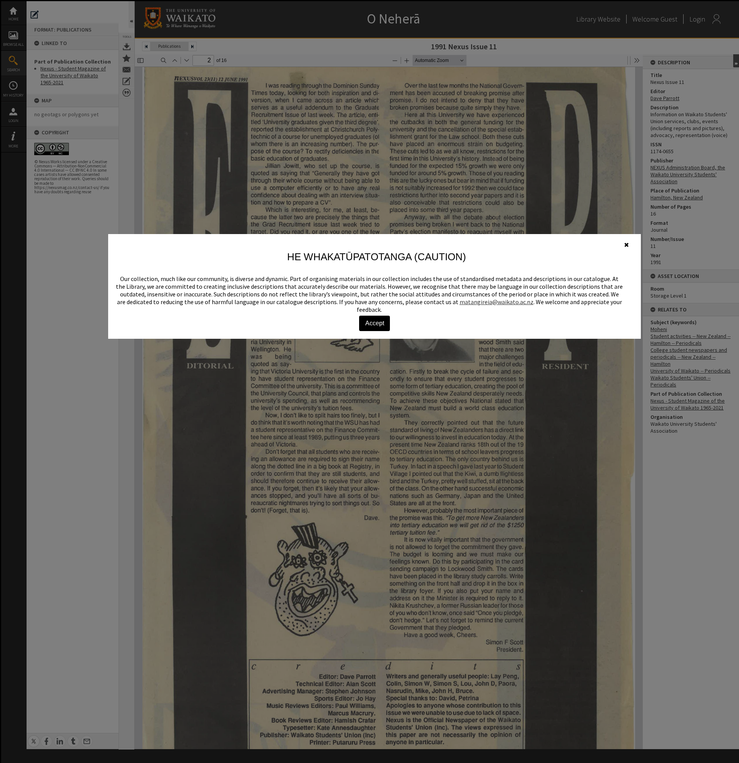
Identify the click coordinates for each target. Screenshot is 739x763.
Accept (374, 323)
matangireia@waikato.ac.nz (496, 302)
